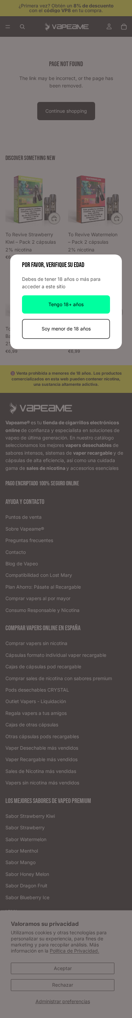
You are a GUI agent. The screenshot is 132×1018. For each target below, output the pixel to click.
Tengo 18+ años (66, 304)
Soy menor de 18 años (66, 328)
